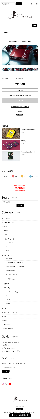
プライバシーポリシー (10, 348)
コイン (8, 299)
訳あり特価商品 (8, 329)
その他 (8, 303)
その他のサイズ (10, 270)
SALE (5, 235)
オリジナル (6, 218)
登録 (5, 371)
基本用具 (6, 284)
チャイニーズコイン (12, 275)
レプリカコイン (10, 279)
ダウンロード (7, 324)
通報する (20, 111)
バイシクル (9, 242)
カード (8, 295)
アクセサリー (7, 288)
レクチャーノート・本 (10, 312)
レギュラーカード (8, 239)
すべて (6, 176)
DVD (4, 308)
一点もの (6, 320)
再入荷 (5, 230)
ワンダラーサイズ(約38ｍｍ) (14, 262)
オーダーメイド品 (8, 222)
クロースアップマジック (10, 292)
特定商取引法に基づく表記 (11, 351)
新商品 (5, 226)
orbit (7, 250)
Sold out (20, 100)
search (19, 4)
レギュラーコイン (8, 255)
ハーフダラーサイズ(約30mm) (15, 266)
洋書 (4, 316)
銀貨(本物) (9, 258)
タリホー (8, 246)
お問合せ (6, 345)
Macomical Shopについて (11, 342)
